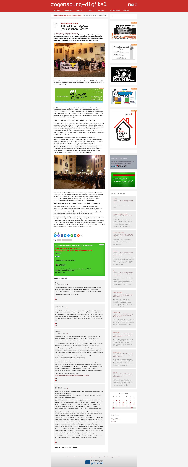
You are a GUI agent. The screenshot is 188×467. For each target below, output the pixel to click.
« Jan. (113, 408)
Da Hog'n (113, 421)
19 (119, 404)
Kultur (90, 10)
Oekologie (94, 15)
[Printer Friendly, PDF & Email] (58, 233)
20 (123, 404)
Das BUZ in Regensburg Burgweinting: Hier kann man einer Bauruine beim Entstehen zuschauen (123, 202)
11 (116, 402)
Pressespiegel (110, 457)
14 (126, 402)
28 (126, 406)
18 (116, 404)
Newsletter (118, 457)
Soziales (100, 15)
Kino (105, 15)
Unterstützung (115, 10)
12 (119, 402)
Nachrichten (68, 10)
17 (113, 404)
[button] (55, 235)
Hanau (59, 240)
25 (116, 406)
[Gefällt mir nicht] (55, 299)
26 (119, 406)
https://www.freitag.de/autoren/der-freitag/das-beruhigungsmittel (72, 375)
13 (123, 402)
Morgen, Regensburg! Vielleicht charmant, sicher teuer (122, 216)
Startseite (56, 10)
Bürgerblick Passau (116, 419)
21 (126, 404)
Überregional (74, 33)
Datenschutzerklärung (79, 457)
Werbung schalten (91, 457)
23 (134, 404)
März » (133, 408)
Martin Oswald (59, 33)
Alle (84, 15)
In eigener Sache (101, 457)
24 (113, 406)
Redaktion (101, 10)
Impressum (70, 457)
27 (123, 406)
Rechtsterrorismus (66, 240)
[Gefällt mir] (55, 298)
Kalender (126, 10)
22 (130, 404)
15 (130, 402)
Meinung (79, 10)
